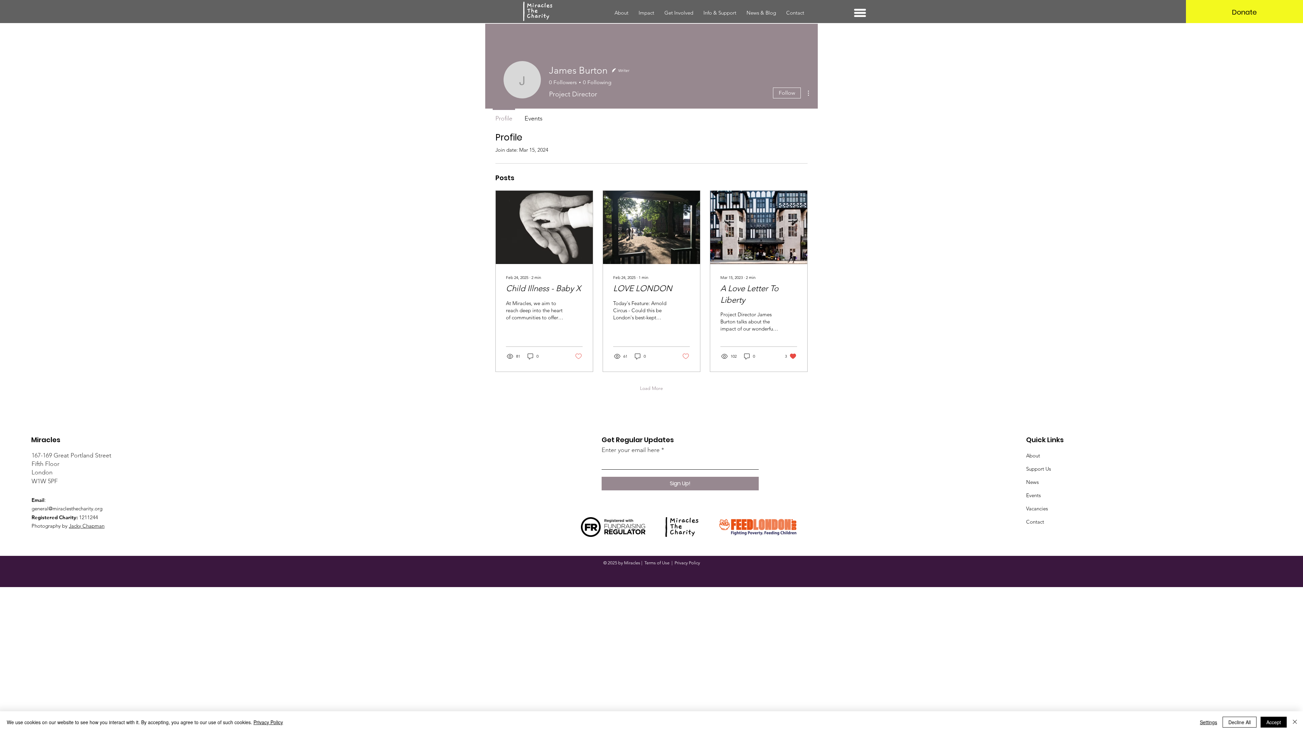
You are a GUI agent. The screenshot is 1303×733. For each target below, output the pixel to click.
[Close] (1295, 722)
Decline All (1239, 722)
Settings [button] (1208, 722)
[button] (860, 13)
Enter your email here (631, 450)
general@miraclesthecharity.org (67, 508)
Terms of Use (656, 562)
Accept (1273, 722)
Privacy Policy (687, 562)
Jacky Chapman (87, 526)
